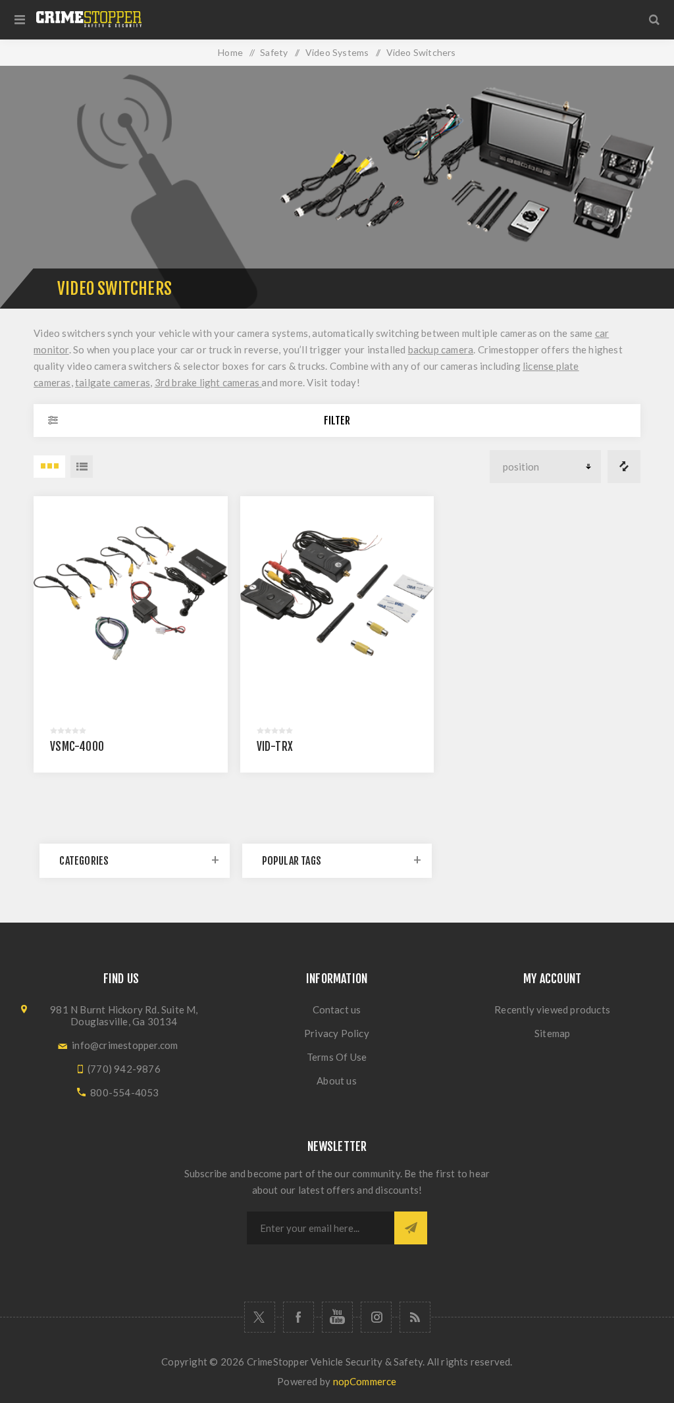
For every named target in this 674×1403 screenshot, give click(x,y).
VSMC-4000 (77, 746)
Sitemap (552, 1033)
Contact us (337, 1009)
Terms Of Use (337, 1057)
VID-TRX (275, 746)
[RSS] (415, 1317)
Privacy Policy (336, 1033)
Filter (337, 420)
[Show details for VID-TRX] (337, 593)
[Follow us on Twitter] (259, 1317)
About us (337, 1080)
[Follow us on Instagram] (376, 1317)
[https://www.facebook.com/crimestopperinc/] (298, 1317)
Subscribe (410, 1228)
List (81, 466)
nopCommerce (365, 1381)
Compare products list (624, 466)
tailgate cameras (112, 382)
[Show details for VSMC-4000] (131, 593)
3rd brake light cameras (208, 382)
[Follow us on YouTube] (337, 1317)
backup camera (441, 349)
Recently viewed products (552, 1009)
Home (230, 52)
